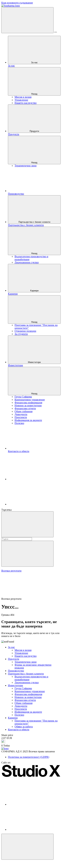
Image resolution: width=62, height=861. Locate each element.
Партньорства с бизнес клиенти (34, 222)
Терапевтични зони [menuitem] (26, 165)
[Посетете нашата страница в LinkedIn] (33, 504)
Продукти (34, 131)
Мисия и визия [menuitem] (23, 97)
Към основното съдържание (17, 2)
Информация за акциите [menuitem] (28, 420)
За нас (34, 62)
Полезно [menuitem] (19, 423)
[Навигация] (27, 20)
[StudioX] (31, 776)
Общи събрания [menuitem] (23, 411)
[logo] (5, 748)
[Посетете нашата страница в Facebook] (33, 479)
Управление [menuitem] (21, 100)
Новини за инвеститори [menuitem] (28, 405)
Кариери (34, 290)
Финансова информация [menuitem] (28, 402)
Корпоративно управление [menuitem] (30, 399)
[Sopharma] (10, 5)
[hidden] (27, 847)
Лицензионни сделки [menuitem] (27, 262)
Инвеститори (34, 362)
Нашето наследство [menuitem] (26, 102)
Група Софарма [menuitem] (23, 396)
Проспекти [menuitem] (21, 417)
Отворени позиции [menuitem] (25, 331)
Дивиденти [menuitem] (21, 414)
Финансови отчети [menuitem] (25, 408)
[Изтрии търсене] (27, 554)
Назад (34, 94)
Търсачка (6, 509)
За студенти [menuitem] (21, 334)
